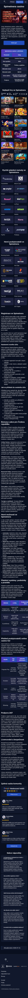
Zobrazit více (14, 846)
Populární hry (3, 94)
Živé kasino (10, 94)
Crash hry (16, 94)
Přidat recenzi (14, 794)
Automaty (23, 93)
